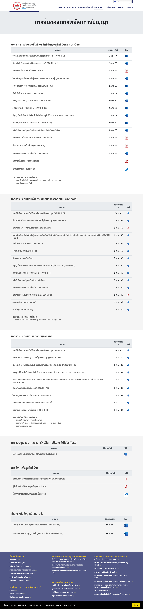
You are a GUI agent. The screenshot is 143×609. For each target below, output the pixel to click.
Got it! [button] (136, 605)
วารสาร (121, 7)
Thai (117, 1)
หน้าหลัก (61, 7)
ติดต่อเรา (130, 7)
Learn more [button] (72, 605)
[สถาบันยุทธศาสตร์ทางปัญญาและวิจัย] (24, 6)
